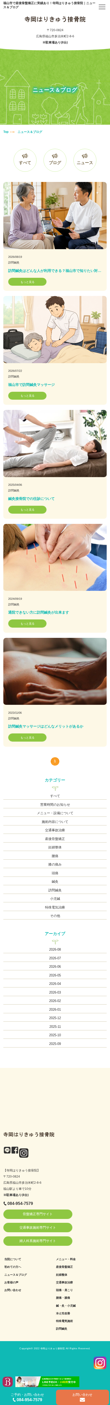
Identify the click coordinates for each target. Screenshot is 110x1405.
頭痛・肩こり (64, 1290)
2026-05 (55, 975)
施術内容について (55, 822)
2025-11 (55, 1027)
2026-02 (55, 1001)
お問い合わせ (12, 1290)
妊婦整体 (55, 847)
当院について (12, 1259)
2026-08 (55, 949)
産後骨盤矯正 (55, 839)
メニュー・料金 (66, 1259)
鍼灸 (55, 881)
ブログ (55, 162)
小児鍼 (55, 899)
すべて (25, 162)
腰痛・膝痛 (63, 1297)
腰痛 (55, 856)
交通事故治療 (55, 830)
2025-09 (55, 1044)
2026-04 (55, 984)
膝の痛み (55, 864)
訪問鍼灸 (13, 262)
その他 (55, 916)
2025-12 (55, 1018)
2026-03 (55, 992)
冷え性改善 (63, 1313)
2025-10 (55, 1035)
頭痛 (55, 873)
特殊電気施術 (64, 1320)
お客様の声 (11, 1282)
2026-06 (55, 967)
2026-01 (55, 1009)
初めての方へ (12, 1266)
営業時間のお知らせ (55, 805)
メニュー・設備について (55, 813)
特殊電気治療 (55, 907)
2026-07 (55, 958)
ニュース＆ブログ (15, 1274)
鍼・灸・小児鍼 (66, 1305)
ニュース (85, 162)
